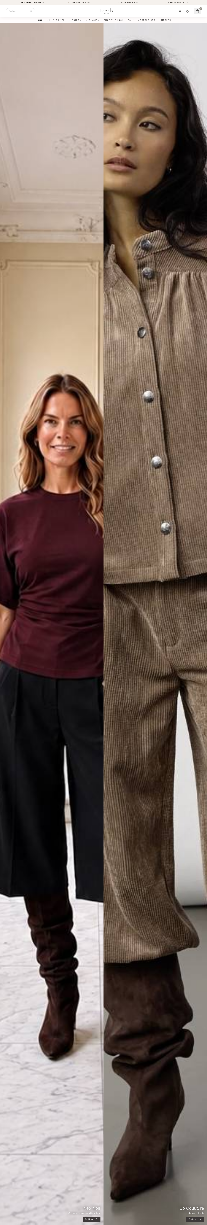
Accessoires (146, 20)
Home (39, 20)
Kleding (74, 20)
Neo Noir (92, 20)
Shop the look (114, 20)
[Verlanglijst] (187, 11)
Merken (166, 20)
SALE (131, 20)
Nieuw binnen (56, 20)
